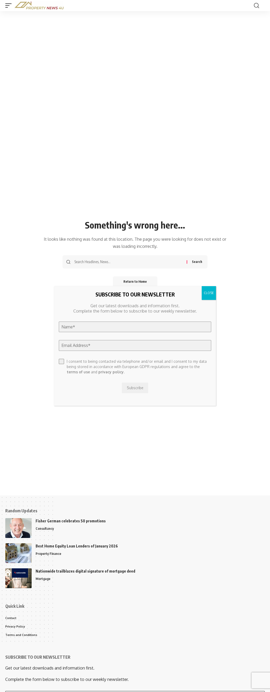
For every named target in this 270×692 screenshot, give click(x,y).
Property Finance (48, 553)
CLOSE (209, 293)
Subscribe (135, 388)
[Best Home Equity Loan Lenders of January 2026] (18, 553)
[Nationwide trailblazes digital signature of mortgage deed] (18, 578)
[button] (9, 5)
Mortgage (43, 579)
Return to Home (135, 282)
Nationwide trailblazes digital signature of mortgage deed (85, 571)
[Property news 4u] (39, 5)
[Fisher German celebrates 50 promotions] (18, 528)
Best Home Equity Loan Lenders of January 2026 (77, 546)
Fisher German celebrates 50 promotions (71, 521)
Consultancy (45, 528)
